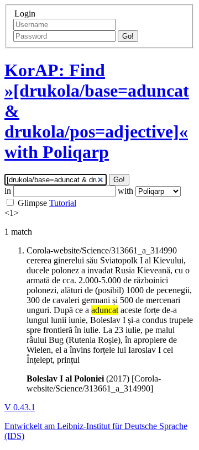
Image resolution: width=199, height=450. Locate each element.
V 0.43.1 (19, 407)
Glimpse (32, 203)
